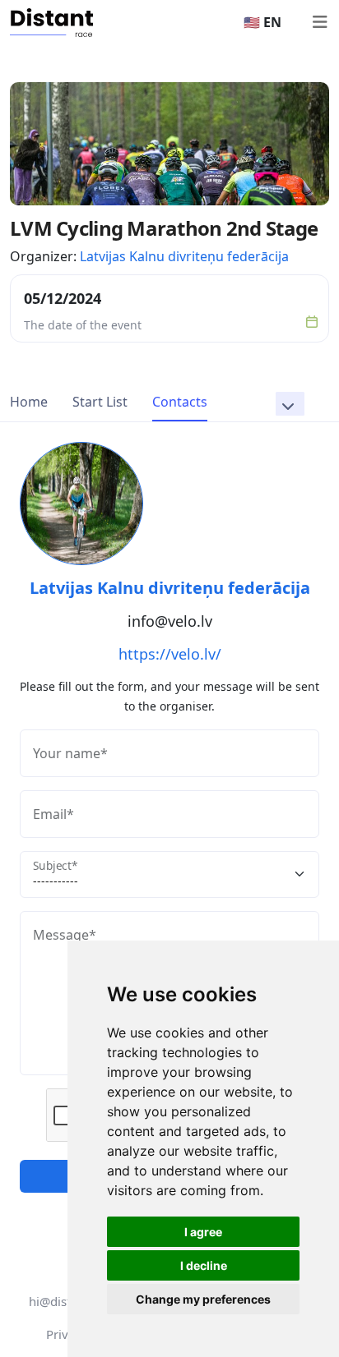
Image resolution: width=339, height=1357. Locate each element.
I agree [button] (203, 1232)
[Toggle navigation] (319, 22)
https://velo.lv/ (169, 654)
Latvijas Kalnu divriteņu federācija (184, 256)
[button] (290, 404)
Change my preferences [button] (203, 1299)
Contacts (179, 402)
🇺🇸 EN (262, 22)
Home (29, 402)
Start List (100, 402)
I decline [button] (203, 1265)
